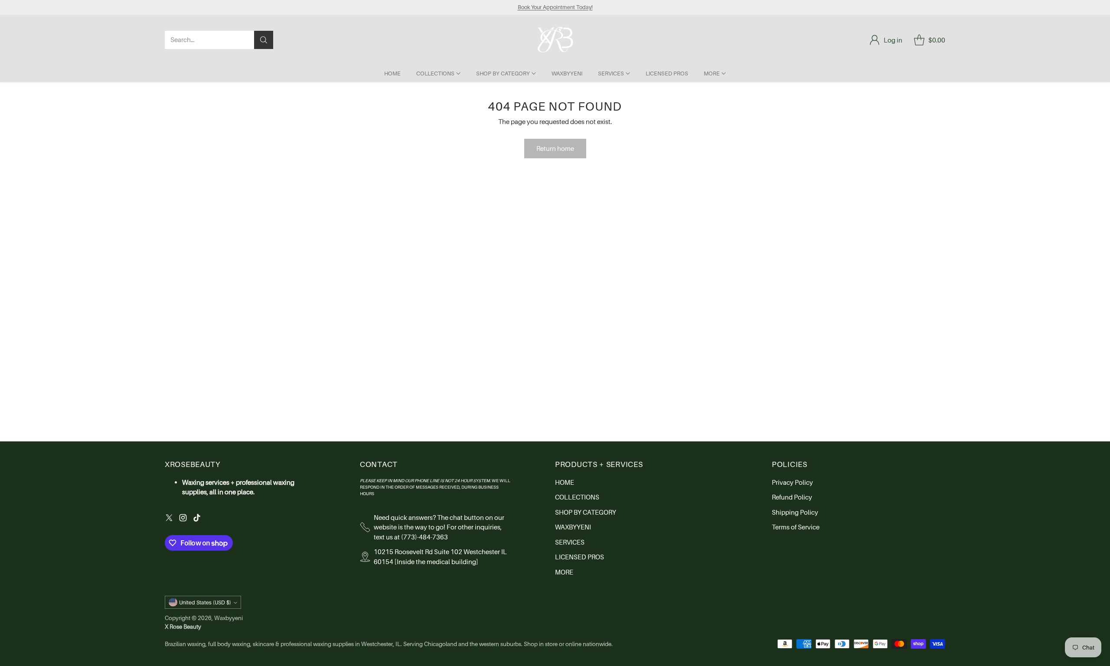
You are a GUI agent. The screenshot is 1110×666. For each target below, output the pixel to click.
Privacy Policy (792, 482)
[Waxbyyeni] (555, 40)
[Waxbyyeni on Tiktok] (197, 519)
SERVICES (569, 542)
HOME (564, 482)
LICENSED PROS (579, 557)
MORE (564, 572)
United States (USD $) (205, 602)
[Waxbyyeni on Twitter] (169, 519)
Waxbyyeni (228, 617)
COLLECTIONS (577, 497)
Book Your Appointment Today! (555, 7)
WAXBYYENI (573, 527)
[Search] (263, 40)
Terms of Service (795, 527)
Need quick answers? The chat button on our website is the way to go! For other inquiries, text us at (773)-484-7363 (439, 527)
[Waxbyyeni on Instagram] (183, 519)
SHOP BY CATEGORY (585, 512)
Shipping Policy (795, 512)
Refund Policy (792, 497)
